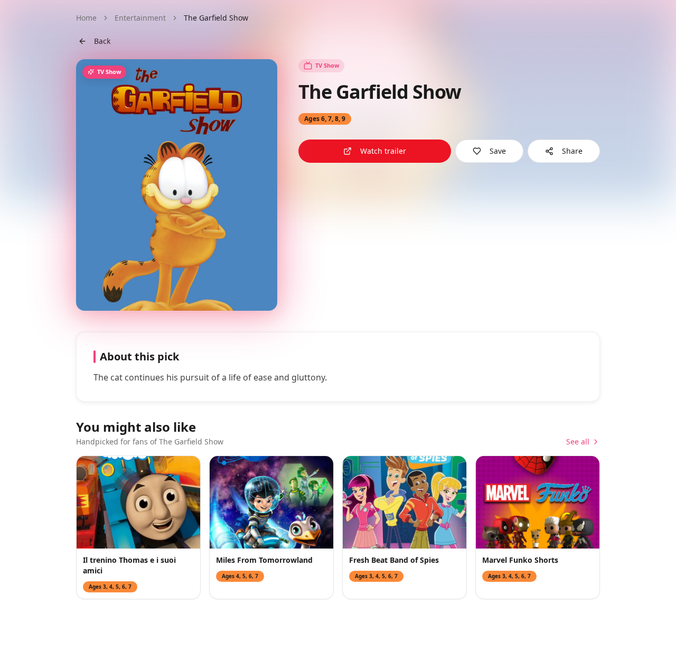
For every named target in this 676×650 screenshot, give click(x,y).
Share (572, 151)
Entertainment (140, 18)
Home (86, 18)
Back (102, 41)
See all (577, 442)
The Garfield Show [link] (216, 18)
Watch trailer (383, 151)
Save (498, 151)
